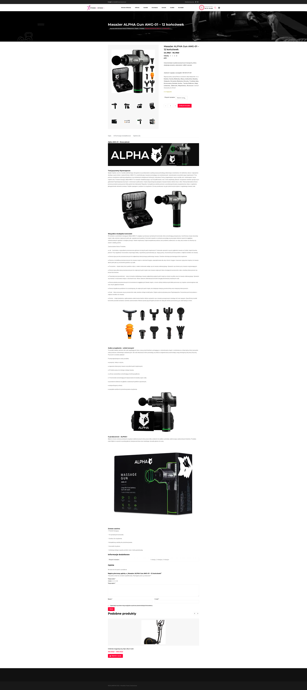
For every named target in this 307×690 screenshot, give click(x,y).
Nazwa (110, 599)
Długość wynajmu (170, 97)
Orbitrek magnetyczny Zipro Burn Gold (120, 649)
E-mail (157, 599)
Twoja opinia (111, 583)
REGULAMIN (111, 685)
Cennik (145, 7)
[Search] (215, 7)
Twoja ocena (111, 578)
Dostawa (155, 7)
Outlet (172, 7)
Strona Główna (126, 7)
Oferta (137, 7)
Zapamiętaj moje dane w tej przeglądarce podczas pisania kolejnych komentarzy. (131, 605)
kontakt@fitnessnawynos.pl (119, 2)
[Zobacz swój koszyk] (219, 7)
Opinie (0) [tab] (136, 136)
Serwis (164, 7)
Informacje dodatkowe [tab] (122, 136)
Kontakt (181, 7)
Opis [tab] (109, 136)
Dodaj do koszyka (184, 105)
